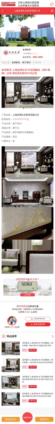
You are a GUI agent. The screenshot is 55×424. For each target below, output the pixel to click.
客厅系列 (26, 62)
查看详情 (32, 350)
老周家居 (27, 50)
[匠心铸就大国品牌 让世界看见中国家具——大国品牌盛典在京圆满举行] (29, 7)
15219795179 (19, 119)
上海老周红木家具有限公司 (26, 115)
